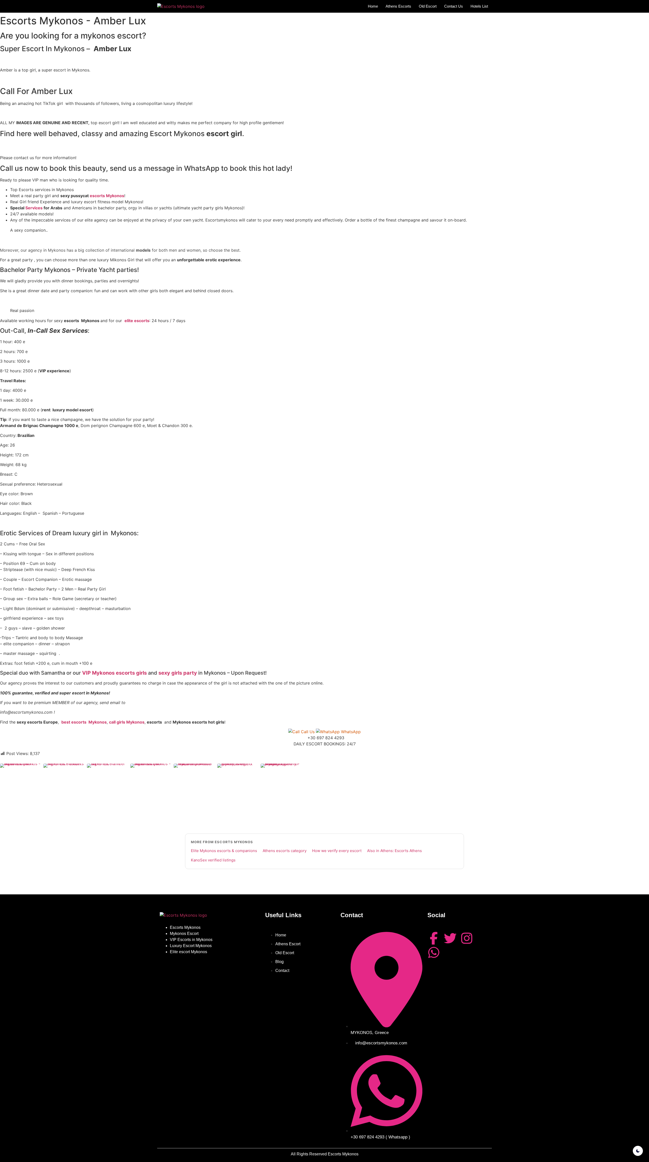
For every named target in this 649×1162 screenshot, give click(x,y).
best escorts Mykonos (84, 722)
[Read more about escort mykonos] (181, 6)
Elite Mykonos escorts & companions (224, 850)
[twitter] (450, 938)
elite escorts (136, 320)
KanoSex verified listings (213, 860)
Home (373, 6)
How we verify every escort (337, 850)
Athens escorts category (285, 850)
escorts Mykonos (107, 195)
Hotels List (479, 6)
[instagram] (466, 938)
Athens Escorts (398, 6)
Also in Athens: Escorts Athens (394, 850)
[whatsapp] (433, 952)
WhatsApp (350, 731)
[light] (638, 1151)
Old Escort (428, 6)
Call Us (308, 731)
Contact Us (453, 6)
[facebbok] (433, 938)
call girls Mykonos (127, 722)
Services (34, 207)
